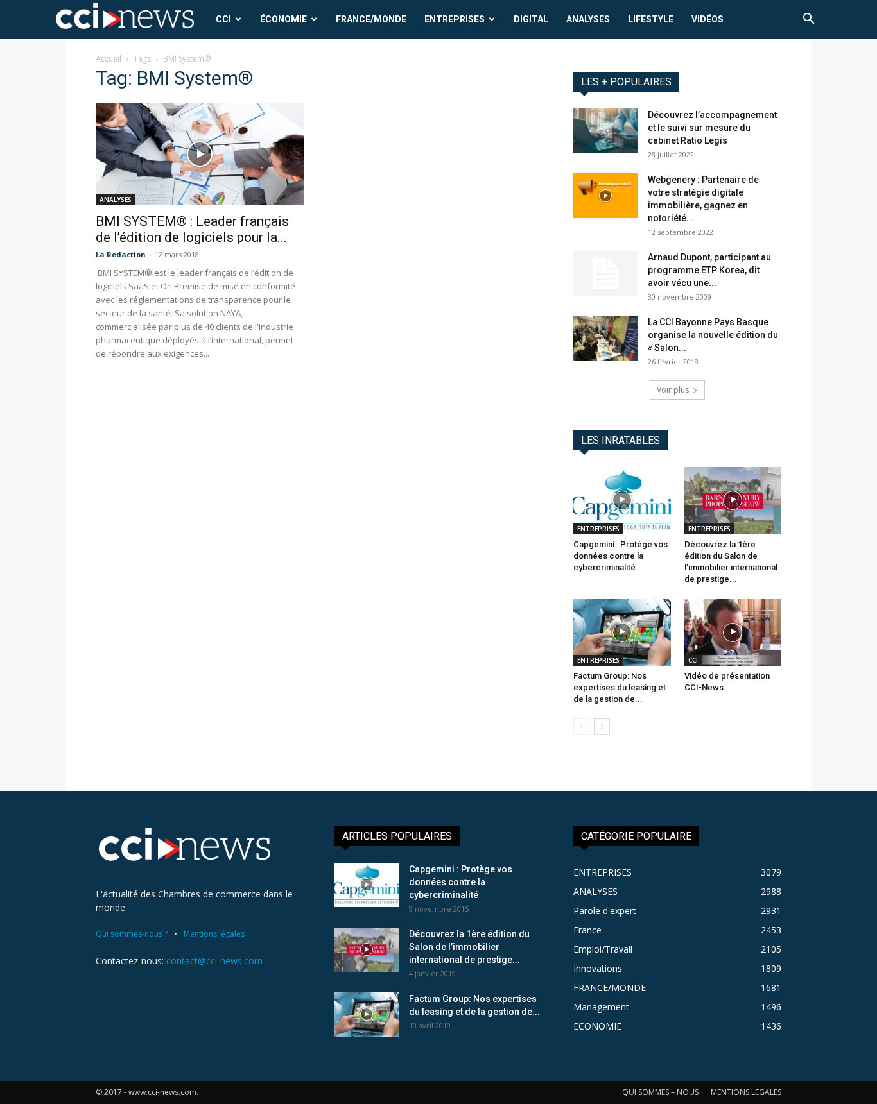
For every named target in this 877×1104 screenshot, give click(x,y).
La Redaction (121, 254)
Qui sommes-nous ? (132, 933)
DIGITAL (531, 19)
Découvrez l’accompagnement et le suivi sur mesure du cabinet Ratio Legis (712, 128)
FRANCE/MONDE (371, 19)
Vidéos (707, 19)
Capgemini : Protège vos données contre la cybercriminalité (620, 555)
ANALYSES (588, 19)
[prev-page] (581, 726)
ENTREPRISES (454, 19)
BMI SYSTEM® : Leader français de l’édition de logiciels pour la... (192, 229)
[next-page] (602, 726)
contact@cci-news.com (214, 961)
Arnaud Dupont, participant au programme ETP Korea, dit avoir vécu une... (709, 270)
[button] (808, 20)
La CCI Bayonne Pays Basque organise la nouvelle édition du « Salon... (713, 335)
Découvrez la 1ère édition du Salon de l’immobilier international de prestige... (469, 947)
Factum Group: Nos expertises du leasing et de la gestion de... (619, 687)
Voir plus (673, 389)
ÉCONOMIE (283, 19)
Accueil (108, 58)
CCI (223, 19)
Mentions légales (214, 933)
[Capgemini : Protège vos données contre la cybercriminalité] (622, 500)
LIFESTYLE (650, 19)
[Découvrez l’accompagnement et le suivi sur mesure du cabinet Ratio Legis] (605, 130)
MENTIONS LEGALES (746, 1092)
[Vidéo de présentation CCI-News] (733, 632)
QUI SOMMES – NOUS (660, 1092)
